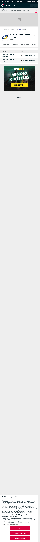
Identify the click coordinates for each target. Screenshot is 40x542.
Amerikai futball (10, 29)
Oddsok (15, 45)
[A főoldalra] (10, 5)
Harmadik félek (32, 512)
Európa (24, 29)
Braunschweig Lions (29, 55)
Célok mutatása (20, 538)
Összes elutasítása (20, 533)
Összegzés (5, 45)
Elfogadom (20, 528)
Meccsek (34, 45)
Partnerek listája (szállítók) (10, 524)
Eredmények (24, 45)
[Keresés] (32, 5)
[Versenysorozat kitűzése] (34, 36)
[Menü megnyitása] (36, 5)
